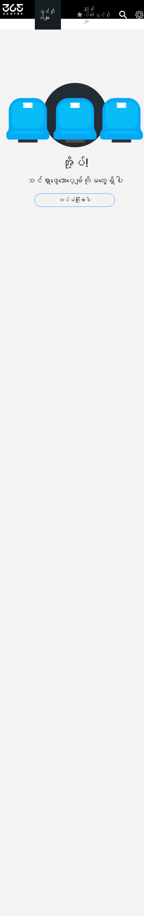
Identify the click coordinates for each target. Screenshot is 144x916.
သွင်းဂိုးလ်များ (47, 14)
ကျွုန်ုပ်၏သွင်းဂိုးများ (97, 15)
